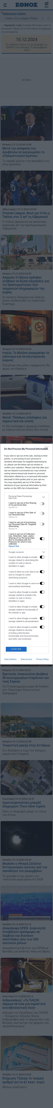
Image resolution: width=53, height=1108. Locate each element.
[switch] (42, 503)
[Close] (47, 449)
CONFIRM (16, 649)
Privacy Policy (42, 659)
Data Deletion (10, 659)
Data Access (26, 659)
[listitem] (26, 497)
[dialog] (26, 554)
